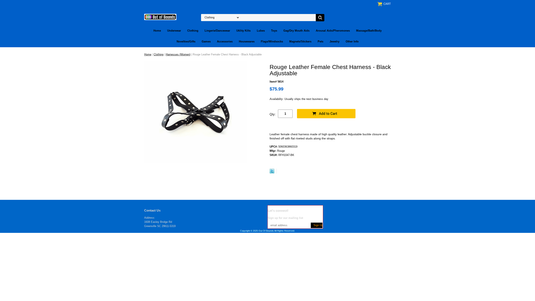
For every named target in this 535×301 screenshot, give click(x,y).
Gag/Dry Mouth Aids (296, 30)
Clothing (192, 30)
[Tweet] (272, 172)
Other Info (352, 41)
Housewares (247, 41)
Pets (320, 41)
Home (157, 30)
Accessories (225, 41)
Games (206, 41)
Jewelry (334, 41)
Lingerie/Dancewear (217, 30)
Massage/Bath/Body (369, 30)
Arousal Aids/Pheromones (333, 30)
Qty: (272, 114)
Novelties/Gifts (186, 41)
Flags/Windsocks (272, 41)
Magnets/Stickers (300, 41)
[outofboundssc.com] (160, 16)
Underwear (174, 30)
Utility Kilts (243, 30)
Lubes (261, 30)
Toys (274, 30)
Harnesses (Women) (178, 54)
